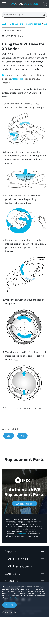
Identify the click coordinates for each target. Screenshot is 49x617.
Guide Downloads (13, 29)
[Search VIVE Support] (43, 14)
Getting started (33, 23)
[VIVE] (24, 4)
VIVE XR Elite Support (12, 23)
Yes (8, 435)
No (22, 435)
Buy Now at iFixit (24, 503)
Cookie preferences (13, 611)
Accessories (17, 79)
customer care (22, 533)
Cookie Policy (14, 598)
